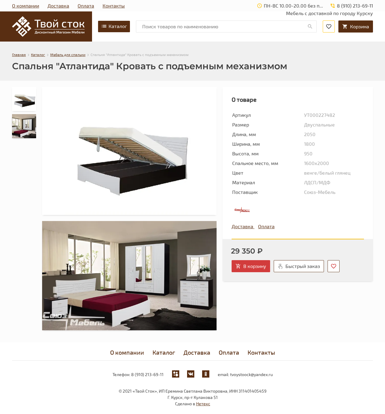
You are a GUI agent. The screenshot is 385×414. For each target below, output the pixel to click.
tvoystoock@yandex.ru (251, 374)
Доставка (58, 5)
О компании (25, 5)
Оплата (86, 5)
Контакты (114, 5)
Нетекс (203, 403)
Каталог (118, 26)
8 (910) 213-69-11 (147, 374)
